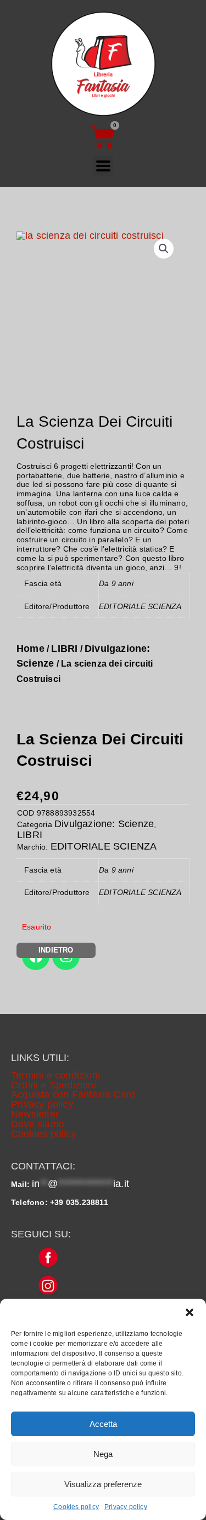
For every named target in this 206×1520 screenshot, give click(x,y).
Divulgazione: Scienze (104, 823)
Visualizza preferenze (103, 1484)
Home (30, 648)
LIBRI (64, 648)
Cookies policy (76, 1507)
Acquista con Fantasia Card (73, 1094)
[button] (189, 1312)
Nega (103, 1454)
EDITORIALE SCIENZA (104, 846)
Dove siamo (37, 1124)
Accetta (103, 1424)
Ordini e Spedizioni (53, 1085)
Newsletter (35, 1114)
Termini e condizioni (55, 1075)
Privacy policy (125, 1507)
